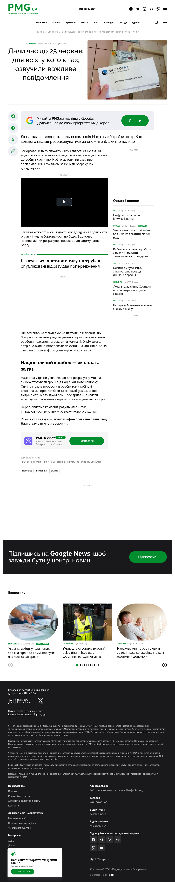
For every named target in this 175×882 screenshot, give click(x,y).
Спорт (96, 22)
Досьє (11, 845)
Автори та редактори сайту (24, 800)
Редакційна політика (19, 796)
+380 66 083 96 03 (100, 802)
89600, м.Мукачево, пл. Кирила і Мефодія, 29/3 (117, 790)
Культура (109, 22)
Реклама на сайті (18, 818)
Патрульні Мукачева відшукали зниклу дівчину (133, 307)
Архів (11, 840)
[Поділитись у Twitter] (13, 140)
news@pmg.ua (98, 814)
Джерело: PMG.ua (30, 457)
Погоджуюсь (22, 872)
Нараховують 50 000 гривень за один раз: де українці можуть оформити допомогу (141, 652)
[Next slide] (164, 665)
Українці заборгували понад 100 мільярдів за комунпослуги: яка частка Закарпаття (31, 653)
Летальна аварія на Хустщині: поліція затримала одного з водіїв (132, 290)
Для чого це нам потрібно (21, 866)
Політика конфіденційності (23, 823)
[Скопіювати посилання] (13, 151)
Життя (84, 22)
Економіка (41, 22)
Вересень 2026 (87, 9)
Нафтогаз (27, 470)
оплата (54, 470)
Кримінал (71, 22)
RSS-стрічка (102, 859)
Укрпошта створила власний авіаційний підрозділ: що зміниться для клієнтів (84, 652)
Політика (56, 22)
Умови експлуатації (19, 828)
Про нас (13, 791)
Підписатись (87, 441)
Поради (123, 22)
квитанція (41, 470)
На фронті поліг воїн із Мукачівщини (126, 217)
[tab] (77, 665)
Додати (135, 121)
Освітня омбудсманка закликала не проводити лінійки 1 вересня (129, 271)
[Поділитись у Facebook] (13, 116)
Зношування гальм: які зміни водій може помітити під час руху (132, 234)
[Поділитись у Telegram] (13, 128)
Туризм (135, 22)
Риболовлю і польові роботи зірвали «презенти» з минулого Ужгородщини (132, 253)
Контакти (13, 805)
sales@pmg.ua (98, 826)
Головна (40, 32)
